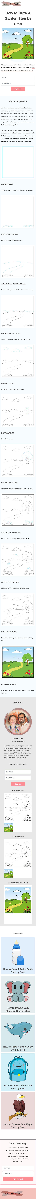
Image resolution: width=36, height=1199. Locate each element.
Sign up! (18, 89)
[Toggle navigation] (32, 4)
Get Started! (18, 1179)
